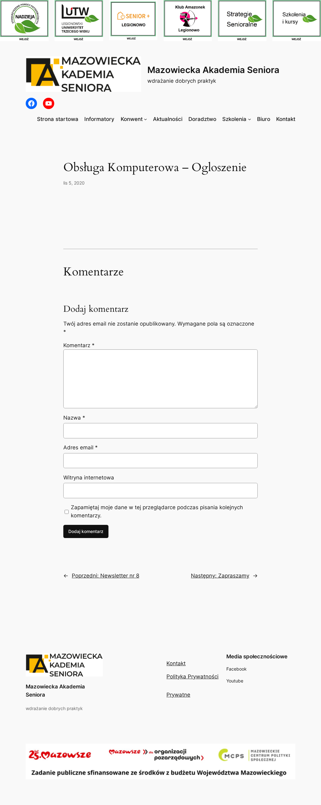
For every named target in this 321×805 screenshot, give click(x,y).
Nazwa (74, 418)
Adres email (80, 447)
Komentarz (79, 345)
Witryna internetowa (88, 477)
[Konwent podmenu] (145, 119)
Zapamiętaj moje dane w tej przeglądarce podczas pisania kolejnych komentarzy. (157, 511)
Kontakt (176, 663)
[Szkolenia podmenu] (249, 119)
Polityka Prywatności (192, 676)
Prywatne (178, 695)
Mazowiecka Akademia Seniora (213, 70)
